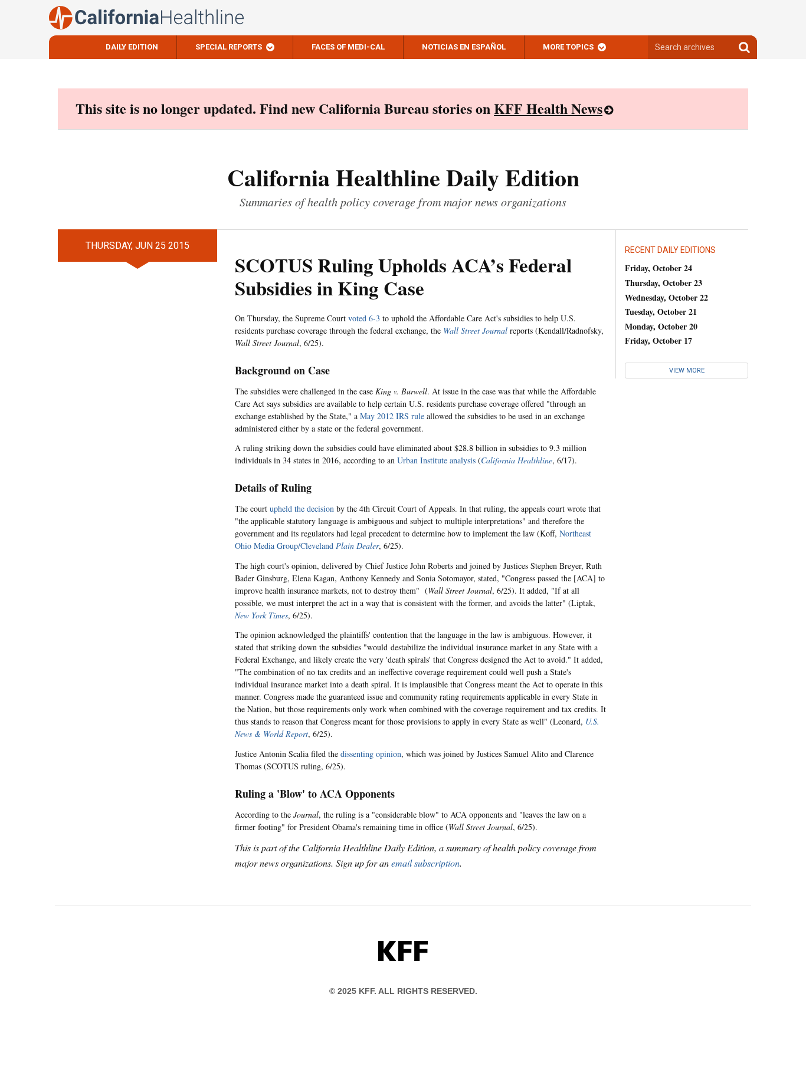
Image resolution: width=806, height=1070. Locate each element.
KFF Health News (548, 108)
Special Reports (228, 46)
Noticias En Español (464, 46)
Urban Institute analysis (436, 460)
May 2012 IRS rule (392, 416)
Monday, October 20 (661, 326)
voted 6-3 (364, 318)
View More (687, 370)
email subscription (425, 863)
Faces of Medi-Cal (348, 46)
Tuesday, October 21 (661, 311)
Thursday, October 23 (663, 282)
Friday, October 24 (658, 268)
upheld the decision (302, 508)
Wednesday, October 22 (666, 297)
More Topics (568, 46)
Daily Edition (132, 46)
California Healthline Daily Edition (403, 177)
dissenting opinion (370, 753)
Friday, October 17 (658, 340)
